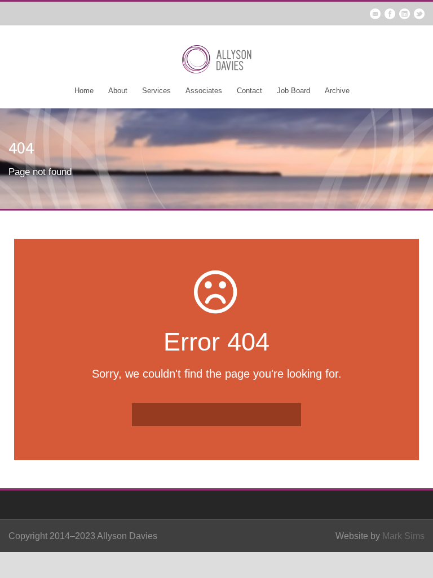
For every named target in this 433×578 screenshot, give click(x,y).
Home (84, 90)
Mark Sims (403, 536)
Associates (203, 90)
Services (156, 90)
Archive (337, 90)
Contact (249, 90)
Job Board (293, 90)
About (117, 90)
